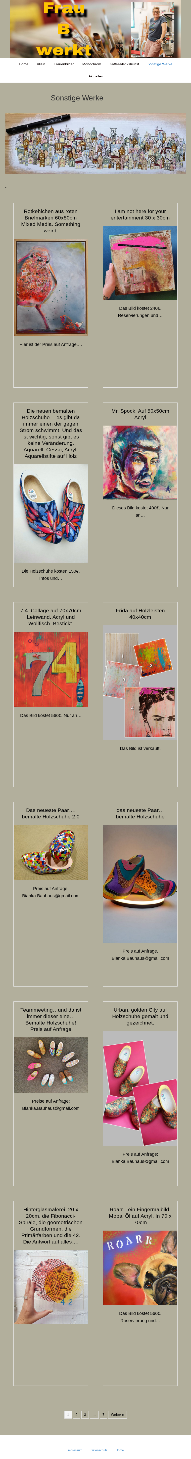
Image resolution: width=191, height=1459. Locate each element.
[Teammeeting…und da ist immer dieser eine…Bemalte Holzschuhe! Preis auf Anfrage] (51, 1065)
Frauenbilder (64, 64)
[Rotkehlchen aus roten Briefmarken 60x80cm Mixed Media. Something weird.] (51, 287)
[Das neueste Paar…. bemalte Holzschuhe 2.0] (51, 852)
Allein (41, 64)
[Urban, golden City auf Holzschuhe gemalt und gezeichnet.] (140, 1088)
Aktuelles (96, 76)
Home (23, 64)
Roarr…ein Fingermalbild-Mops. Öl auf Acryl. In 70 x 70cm (140, 1216)
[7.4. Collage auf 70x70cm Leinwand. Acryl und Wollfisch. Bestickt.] (51, 669)
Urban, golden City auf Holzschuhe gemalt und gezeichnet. (140, 1016)
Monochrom (91, 64)
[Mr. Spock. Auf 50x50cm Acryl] (140, 462)
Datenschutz (99, 1450)
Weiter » (117, 1415)
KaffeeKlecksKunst (124, 64)
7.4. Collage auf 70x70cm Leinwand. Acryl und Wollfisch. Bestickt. (50, 617)
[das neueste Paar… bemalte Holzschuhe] (140, 883)
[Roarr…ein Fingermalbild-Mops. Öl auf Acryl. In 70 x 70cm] (140, 1267)
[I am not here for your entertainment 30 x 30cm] (140, 263)
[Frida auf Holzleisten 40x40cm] (140, 682)
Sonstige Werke (159, 64)
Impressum (74, 1450)
